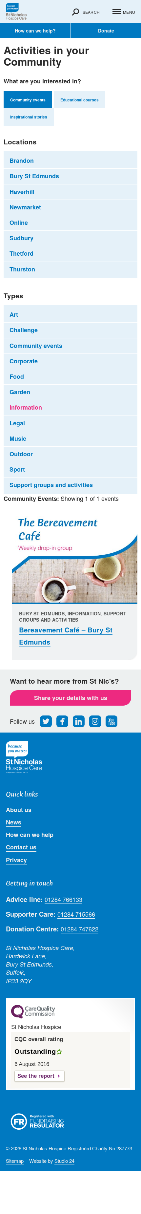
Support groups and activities (51, 484)
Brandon (22, 160)
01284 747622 (79, 929)
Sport (17, 469)
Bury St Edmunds (34, 176)
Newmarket (25, 207)
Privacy (16, 860)
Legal (17, 423)
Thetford (21, 253)
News (13, 822)
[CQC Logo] (33, 1017)
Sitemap (15, 1160)
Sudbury (21, 238)
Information (26, 407)
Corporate (24, 361)
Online (19, 222)
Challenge (24, 330)
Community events (36, 345)
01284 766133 (63, 899)
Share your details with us (70, 697)
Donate (106, 30)
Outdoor (21, 454)
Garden (20, 392)
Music (18, 438)
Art (14, 314)
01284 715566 (76, 914)
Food (17, 376)
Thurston (22, 269)
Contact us (21, 847)
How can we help (29, 834)
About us (18, 809)
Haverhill (22, 191)
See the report (35, 1076)
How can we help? (35, 30)
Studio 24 (64, 1160)
